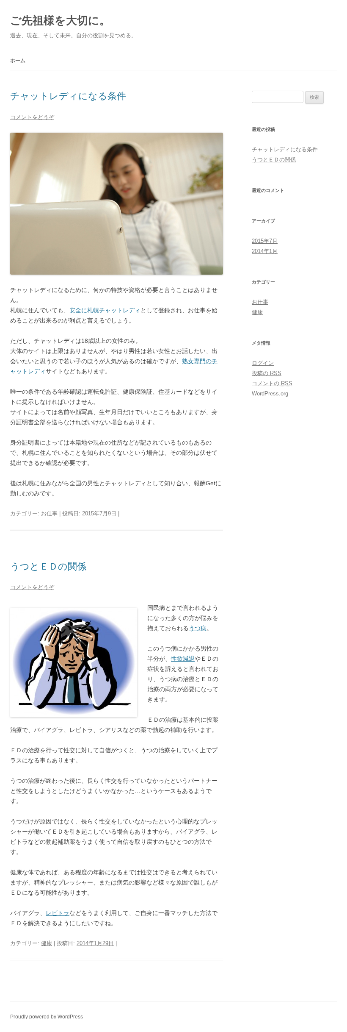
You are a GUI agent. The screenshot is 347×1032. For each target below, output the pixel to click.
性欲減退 (183, 658)
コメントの (272, 383)
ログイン (263, 363)
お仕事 (49, 513)
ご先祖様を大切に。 (60, 20)
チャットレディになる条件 (68, 96)
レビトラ (57, 913)
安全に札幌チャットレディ (104, 310)
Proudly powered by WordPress (46, 1017)
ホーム (17, 61)
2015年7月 (265, 241)
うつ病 (198, 628)
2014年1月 (265, 251)
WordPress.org (270, 393)
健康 (46, 943)
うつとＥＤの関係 (48, 566)
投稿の (266, 373)
